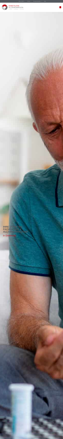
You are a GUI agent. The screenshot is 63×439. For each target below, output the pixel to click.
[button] (60, 7)
